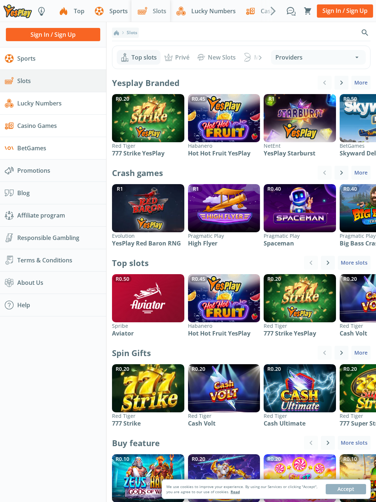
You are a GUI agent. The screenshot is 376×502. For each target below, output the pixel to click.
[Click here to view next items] (341, 83)
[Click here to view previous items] (325, 83)
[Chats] (291, 11)
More (361, 82)
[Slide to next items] (273, 10)
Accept (345, 488)
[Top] (116, 32)
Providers (289, 57)
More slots (354, 262)
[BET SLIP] (307, 11)
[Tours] (41, 11)
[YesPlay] (17, 10)
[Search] (364, 33)
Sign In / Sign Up (345, 11)
